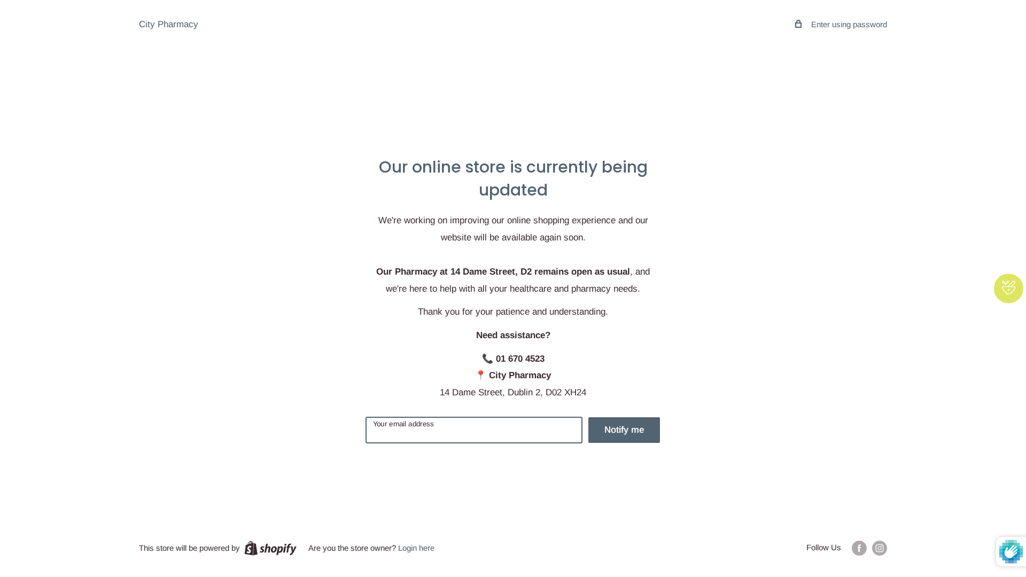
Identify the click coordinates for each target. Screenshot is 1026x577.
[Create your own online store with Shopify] (270, 548)
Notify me (624, 430)
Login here (416, 547)
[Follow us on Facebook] (859, 548)
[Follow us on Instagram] (879, 548)
